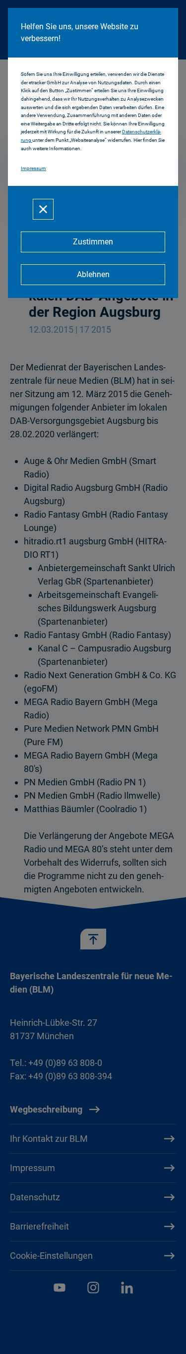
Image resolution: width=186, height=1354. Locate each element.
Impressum (33, 168)
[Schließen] (43, 209)
